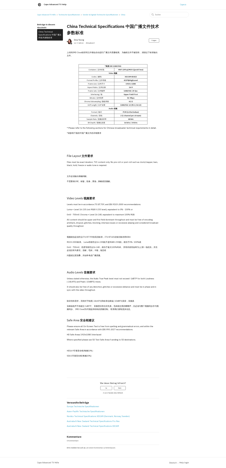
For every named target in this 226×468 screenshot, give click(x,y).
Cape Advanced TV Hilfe (46, 15)
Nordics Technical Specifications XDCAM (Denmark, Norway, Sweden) (98, 416)
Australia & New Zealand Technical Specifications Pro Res (93, 421)
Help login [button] (184, 462)
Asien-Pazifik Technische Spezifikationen (85, 411)
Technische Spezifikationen (69, 15)
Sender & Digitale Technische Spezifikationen (100, 15)
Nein (119, 388)
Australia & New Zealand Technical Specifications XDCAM (93, 426)
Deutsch (173, 463)
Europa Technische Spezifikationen (83, 406)
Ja (106, 388)
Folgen (154, 40)
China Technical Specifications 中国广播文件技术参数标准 (49, 34)
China (123, 15)
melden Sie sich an (78, 448)
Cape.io (183, 4)
